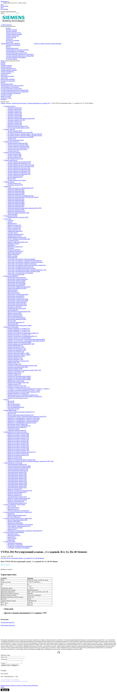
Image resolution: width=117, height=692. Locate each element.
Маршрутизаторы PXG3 (15, 313)
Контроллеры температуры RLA (17, 288)
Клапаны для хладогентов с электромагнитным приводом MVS (26, 341)
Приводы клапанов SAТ (15, 495)
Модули (8, 46)
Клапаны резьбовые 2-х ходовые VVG (19, 328)
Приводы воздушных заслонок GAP (18, 438)
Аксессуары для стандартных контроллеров (20, 273)
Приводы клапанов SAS (15, 493)
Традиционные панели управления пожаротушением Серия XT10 (27, 416)
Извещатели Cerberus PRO (15, 523)
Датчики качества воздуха (13, 32)
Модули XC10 (12, 413)
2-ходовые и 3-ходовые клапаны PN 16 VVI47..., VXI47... (24, 390)
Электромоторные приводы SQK (17, 483)
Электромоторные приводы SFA (17, 487)
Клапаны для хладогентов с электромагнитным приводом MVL (26, 339)
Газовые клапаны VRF (14, 384)
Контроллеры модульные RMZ (17, 283)
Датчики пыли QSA (13, 151)
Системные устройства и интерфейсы (19, 547)
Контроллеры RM (13, 324)
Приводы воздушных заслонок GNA (18, 439)
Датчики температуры (12, 36)
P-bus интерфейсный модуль (16, 407)
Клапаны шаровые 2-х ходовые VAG (18, 361)
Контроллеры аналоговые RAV (17, 277)
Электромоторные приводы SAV (17, 496)
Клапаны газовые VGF (14, 375)
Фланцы (10, 222)
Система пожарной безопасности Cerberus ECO (20, 54)
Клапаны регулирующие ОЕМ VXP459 (19, 376)
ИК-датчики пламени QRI (15, 158)
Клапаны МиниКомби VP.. (15, 345)
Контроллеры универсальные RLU (18, 279)
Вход (2, 4)
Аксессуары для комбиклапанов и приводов (20, 266)
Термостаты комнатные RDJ (16, 206)
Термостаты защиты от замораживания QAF (20, 188)
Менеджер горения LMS (15, 124)
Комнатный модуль (13, 509)
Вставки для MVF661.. (14, 249)
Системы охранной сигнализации (16, 57)
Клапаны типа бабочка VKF (16, 351)
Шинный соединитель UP (15, 246)
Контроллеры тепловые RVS (16, 297)
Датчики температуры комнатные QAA (19, 163)
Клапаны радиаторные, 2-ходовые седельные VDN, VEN (24, 370)
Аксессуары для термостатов (16, 274)
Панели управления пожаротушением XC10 (20, 415)
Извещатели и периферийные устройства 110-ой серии (24, 418)
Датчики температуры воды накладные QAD (21, 165)
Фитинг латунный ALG (15, 226)
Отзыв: (3, 663)
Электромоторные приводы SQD (17, 484)
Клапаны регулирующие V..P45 (17, 350)
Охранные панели (13, 534)
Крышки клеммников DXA (16, 234)
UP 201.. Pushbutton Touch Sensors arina (19, 239)
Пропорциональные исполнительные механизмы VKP (24, 391)
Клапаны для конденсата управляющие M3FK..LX (22, 336)
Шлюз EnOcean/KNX (14, 293)
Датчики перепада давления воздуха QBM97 (21, 137)
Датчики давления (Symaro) (16, 140)
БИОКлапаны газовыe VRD (16, 381)
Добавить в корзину (6, 569)
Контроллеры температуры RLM (17, 305)
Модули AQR (12, 178)
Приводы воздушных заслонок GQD (18, 436)
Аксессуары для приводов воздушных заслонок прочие (24, 271)
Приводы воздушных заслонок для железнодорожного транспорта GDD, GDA (31, 461)
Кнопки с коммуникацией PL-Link (18, 242)
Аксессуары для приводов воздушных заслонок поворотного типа (27, 270)
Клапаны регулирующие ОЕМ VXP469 (19, 378)
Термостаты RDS (13, 214)
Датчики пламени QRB (14, 155)
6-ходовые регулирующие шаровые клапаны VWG (22, 365)
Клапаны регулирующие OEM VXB (18, 382)
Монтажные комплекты (14, 253)
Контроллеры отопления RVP (16, 285)
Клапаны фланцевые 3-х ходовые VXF (19, 334)
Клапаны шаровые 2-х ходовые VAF (18, 393)
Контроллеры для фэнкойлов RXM (18, 294)
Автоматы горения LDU (15, 109)
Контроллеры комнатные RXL (16, 282)
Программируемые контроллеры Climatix (20, 325)
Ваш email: (4, 659)
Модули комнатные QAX (15, 177)
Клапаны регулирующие (13, 45)
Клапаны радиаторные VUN (16, 371)
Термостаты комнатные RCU (16, 189)
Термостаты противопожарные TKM (18, 212)
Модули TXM (12, 320)
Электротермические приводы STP (18, 469)
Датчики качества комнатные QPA (18, 143)
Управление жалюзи (13, 408)
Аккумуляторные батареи (15, 527)
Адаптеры (10, 220)
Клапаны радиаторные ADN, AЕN (18, 367)
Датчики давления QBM (15, 131)
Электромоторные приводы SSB (17, 476)
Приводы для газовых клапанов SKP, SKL (20, 490)
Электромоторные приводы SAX (17, 464)
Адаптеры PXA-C (13, 232)
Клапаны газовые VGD (14, 364)
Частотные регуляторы (12, 40)
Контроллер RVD (13, 290)
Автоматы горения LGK (15, 114)
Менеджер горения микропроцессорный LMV (21, 118)
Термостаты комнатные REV (16, 202)
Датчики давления (11, 31)
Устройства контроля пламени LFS (18, 126)
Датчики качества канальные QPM (18, 144)
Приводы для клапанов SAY (16, 501)
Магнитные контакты (14, 535)
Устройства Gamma (11, 59)
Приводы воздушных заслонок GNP (18, 455)
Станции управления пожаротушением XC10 (21, 412)
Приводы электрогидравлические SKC (19, 498)
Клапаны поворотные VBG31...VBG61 (19, 354)
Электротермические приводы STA (18, 470)
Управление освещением (15, 543)
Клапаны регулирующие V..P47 (17, 348)
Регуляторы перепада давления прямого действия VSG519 (25, 134)
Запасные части (12, 529)
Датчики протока (11, 37)
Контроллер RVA (13, 291)
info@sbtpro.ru (5, 1)
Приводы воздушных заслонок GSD (18, 435)
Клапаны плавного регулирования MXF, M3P (21, 344)
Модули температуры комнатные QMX (19, 169)
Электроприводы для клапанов (15, 51)
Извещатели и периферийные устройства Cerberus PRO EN (25, 530)
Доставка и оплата (50, 43)
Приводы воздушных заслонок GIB (18, 441)
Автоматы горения (11, 29)
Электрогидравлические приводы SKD (19, 466)
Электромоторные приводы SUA (17, 503)
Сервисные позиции (14, 429)
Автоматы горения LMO (15, 117)
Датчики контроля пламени (14, 34)
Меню (2, 60)
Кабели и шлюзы (12, 256)
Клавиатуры (11, 540)
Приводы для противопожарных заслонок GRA (22, 459)
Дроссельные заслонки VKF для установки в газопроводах (25, 396)
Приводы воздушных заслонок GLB (18, 447)
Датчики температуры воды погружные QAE (21, 166)
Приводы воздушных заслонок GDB (18, 449)
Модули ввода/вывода (14, 405)
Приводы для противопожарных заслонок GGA (22, 452)
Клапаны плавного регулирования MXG (19, 342)
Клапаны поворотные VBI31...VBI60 (18, 353)
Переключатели (12, 223)
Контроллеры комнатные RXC (16, 317)
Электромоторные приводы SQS (17, 479)
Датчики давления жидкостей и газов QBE (20, 132)
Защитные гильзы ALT (14, 225)
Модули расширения (14, 404)
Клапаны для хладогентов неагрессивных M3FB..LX (23, 333)
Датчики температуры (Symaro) (17, 180)
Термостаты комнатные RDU (16, 205)
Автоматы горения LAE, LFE (16, 120)
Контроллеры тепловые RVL (16, 296)
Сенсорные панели (13, 240)
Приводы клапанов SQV (15, 489)
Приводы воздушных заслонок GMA (18, 446)
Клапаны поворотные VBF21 (16, 356)
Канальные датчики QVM (15, 185)
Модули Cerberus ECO (14, 517)
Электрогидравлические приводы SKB (19, 467)
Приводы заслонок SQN (15, 456)
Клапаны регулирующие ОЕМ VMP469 (19, 379)
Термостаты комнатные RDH (16, 203)
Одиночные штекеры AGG (15, 251)
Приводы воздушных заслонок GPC (18, 453)
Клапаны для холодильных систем (18, 398)
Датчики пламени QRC (14, 157)
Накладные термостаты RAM (16, 211)
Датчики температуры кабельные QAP (19, 171)
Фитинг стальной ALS (14, 228)
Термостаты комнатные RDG (16, 194)
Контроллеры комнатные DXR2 (17, 319)
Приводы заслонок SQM (15, 458)
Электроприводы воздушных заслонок (17, 49)
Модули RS (11, 402)
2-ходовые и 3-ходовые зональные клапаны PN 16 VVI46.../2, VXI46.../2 (29, 388)
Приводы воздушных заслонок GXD (18, 450)
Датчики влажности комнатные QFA (18, 148)
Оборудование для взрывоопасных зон (19, 526)
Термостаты (9, 39)
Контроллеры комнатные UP (16, 322)
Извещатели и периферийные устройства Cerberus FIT (23, 419)
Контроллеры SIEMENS (13, 43)
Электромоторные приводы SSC (17, 475)
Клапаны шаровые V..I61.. (15, 358)
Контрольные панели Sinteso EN (17, 427)
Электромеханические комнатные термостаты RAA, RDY (25, 208)
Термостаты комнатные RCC (16, 199)
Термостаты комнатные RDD (16, 192)
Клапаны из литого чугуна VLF (17, 385)
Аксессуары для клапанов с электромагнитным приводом (24, 260)
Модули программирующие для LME (18, 127)
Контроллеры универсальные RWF (18, 300)
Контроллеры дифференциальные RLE (19, 287)
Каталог (8, 28)
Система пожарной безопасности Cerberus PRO (20, 56)
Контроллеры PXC (13, 310)
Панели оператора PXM (15, 314)
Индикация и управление (15, 544)
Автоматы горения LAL (15, 107)
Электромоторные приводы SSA (17, 478)
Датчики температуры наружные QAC (19, 168)
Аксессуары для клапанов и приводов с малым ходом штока (25, 262)
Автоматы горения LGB (15, 112)
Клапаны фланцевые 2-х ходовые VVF (38, 103)
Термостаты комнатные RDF (16, 200)
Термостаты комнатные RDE (16, 191)
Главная (3, 43)
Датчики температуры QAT (16, 175)
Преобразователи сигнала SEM (17, 308)
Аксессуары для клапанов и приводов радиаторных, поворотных (27, 265)
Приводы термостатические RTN (17, 500)
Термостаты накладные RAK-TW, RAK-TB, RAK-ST (23, 197)
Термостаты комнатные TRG (16, 209)
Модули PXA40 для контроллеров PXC (19, 311)
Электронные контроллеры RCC (17, 303)
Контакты (58, 43)
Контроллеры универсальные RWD (18, 299)
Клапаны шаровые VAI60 (15, 368)
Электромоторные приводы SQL (17, 481)
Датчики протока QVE (14, 183)
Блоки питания (12, 538)
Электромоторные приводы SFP (17, 486)
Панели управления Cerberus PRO (17, 520)
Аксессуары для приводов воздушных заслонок (21, 268)
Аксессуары (9, 42)
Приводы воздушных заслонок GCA (18, 444)
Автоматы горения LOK (15, 123)
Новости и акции (39, 43)
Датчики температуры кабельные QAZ (19, 172)
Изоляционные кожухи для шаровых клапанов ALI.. (23, 395)
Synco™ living (12, 506)
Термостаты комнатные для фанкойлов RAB (20, 195)
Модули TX (11, 401)
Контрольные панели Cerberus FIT (18, 424)
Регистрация (4, 6)
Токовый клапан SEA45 (14, 236)
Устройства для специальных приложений (20, 546)
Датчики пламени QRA (14, 154)
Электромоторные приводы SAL (17, 492)
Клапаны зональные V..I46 (15, 359)
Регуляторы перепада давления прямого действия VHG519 (25, 135)
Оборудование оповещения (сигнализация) (20, 524)
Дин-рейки (11, 248)
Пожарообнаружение (12, 48)
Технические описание (7, 622)
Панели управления (13, 254)
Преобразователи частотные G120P (18, 217)
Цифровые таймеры (13, 243)
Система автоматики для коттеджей (16, 53)
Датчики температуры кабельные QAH (19, 174)
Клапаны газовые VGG (14, 373)
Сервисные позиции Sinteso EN (17, 430)
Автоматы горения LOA (15, 121)
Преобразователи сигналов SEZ (17, 237)
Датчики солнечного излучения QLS (18, 510)
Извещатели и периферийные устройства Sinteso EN (23, 421)
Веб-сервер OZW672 (14, 507)
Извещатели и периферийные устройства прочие (22, 422)
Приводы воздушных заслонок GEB (18, 442)
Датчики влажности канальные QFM (18, 146)
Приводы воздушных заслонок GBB (18, 433)
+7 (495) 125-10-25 (6, 24)
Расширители (11, 537)
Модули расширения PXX (15, 316)
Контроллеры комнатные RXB (16, 280)
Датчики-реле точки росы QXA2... (18, 149)
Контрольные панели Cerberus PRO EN (19, 425)
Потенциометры (12, 257)
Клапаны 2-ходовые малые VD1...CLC (19, 387)
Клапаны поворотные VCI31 (16, 347)
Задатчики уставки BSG (15, 307)
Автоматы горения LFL (14, 111)
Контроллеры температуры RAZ (17, 302)
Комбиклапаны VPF (13, 362)
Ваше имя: (4, 657)
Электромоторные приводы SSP (17, 472)
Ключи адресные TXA (14, 229)
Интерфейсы (11, 245)
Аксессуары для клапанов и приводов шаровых (21, 259)
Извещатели (11, 513)
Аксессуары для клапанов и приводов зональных (22, 263)
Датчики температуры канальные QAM (19, 161)
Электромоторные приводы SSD (17, 473)
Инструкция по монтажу (8, 625)
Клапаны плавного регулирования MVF (19, 337)
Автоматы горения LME (15, 115)
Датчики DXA (12, 138)
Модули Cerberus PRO (14, 521)
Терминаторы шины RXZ (15, 231)
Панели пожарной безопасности (17, 515)
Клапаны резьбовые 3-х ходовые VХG (19, 330)
